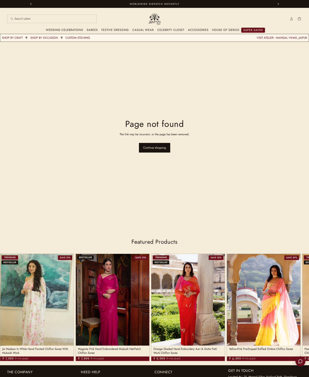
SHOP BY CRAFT (12, 38)
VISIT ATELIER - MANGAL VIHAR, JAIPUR (282, 38)
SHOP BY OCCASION (44, 38)
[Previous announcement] (31, 4)
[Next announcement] (278, 4)
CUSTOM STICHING (77, 38)
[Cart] (299, 19)
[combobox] (47, 19)
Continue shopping (154, 148)
